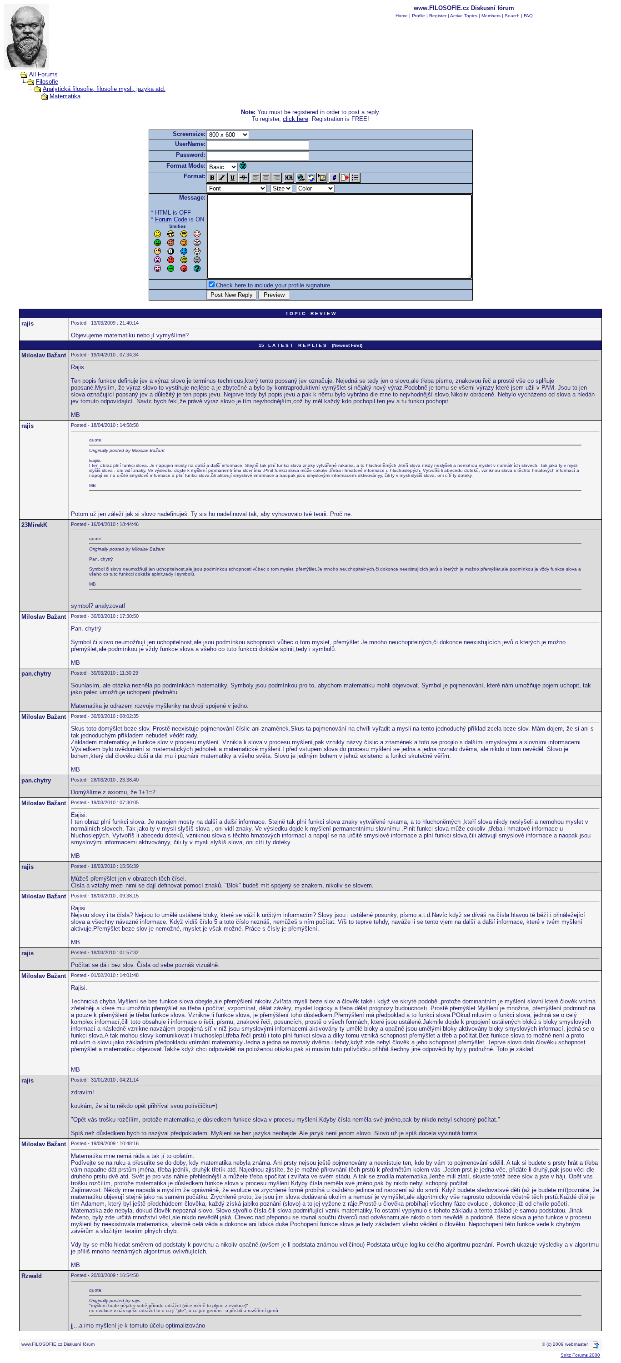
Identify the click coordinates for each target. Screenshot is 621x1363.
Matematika (65, 96)
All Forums (43, 74)
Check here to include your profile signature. (274, 285)
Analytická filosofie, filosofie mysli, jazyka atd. (104, 88)
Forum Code (171, 219)
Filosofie (47, 81)
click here (295, 118)
